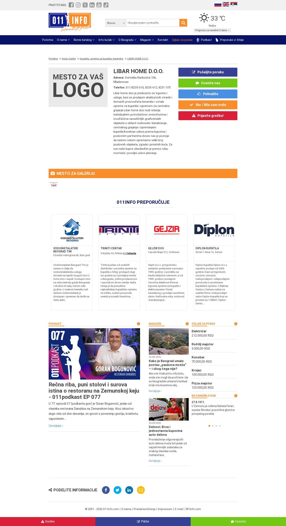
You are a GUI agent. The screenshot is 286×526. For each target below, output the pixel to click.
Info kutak (105, 40)
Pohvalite (210, 94)
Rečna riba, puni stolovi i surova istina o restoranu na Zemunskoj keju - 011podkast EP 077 (94, 390)
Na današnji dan (204, 395)
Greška (49, 521)
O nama (62, 40)
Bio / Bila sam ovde (210, 105)
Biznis (111, 23)
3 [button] (216, 426)
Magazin (145, 40)
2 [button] (213, 426)
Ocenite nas (210, 83)
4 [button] (220, 426)
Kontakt (163, 40)
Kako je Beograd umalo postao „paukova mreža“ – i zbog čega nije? (167, 365)
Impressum (165, 509)
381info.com (193, 509)
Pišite (145, 521)
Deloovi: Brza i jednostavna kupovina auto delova (165, 431)
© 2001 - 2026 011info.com (102, 509)
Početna (47, 40)
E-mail (179, 509)
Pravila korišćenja (144, 509)
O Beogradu (125, 40)
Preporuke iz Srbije (231, 40)
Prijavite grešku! (210, 116)
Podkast (206, 40)
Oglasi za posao (182, 40)
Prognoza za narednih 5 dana (211, 30)
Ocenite (240, 521)
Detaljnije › (56, 426)
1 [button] (209, 426)
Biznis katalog (83, 40)
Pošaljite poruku (210, 72)
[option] (214, 408)
